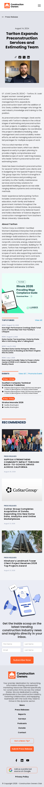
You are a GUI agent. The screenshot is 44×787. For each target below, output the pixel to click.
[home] (13, 5)
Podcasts (22, 723)
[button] (39, 5)
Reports (22, 714)
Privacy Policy (22, 777)
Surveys (22, 719)
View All (38, 320)
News (22, 705)
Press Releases (22, 710)
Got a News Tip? (22, 741)
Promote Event (35, 374)
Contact (22, 732)
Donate (22, 728)
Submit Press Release (22, 749)
